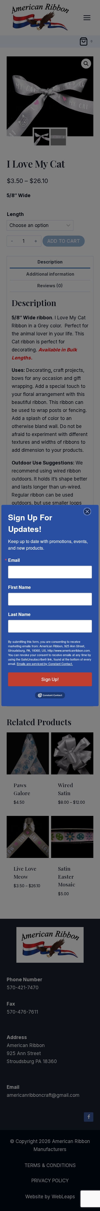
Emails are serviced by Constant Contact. (45, 663)
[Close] (86, 511)
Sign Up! (50, 679)
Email (14, 560)
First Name (19, 587)
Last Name (19, 614)
